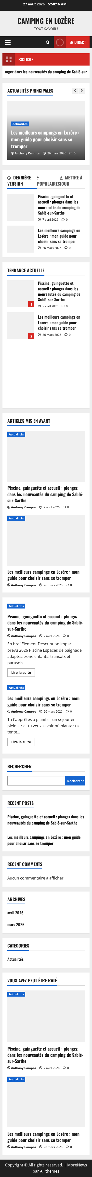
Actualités (20, 124)
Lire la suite (23, 673)
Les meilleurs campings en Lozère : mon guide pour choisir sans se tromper (20, 239)
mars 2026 (16, 924)
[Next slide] (82, 91)
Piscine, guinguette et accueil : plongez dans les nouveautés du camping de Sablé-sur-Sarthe (20, 207)
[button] (7, 42)
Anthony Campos (27, 153)
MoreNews (77, 1165)
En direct (77, 42)
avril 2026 (15, 913)
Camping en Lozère (46, 21)
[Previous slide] (75, 91)
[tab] (22, 182)
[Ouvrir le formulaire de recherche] (48, 42)
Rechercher (19, 766)
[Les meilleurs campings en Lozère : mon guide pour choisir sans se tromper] (46, 540)
